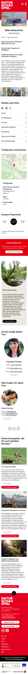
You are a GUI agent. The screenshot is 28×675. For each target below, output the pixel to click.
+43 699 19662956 (10, 411)
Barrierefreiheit (5, 649)
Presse (3, 638)
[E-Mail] (10, 428)
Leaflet (19, 178)
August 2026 (4, 221)
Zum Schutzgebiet (10, 321)
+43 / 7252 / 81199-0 (7, 615)
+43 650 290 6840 (15, 365)
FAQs (3, 641)
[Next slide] (26, 91)
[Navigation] (22, 4)
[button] (14, 114)
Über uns (4, 636)
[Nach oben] (14, 593)
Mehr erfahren (14, 375)
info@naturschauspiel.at (8, 617)
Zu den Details (7, 483)
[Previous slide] (1, 91)
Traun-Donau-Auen (14, 33)
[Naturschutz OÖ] (19, 671)
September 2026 (14, 221)
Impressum (4, 644)
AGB (2, 652)
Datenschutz (5, 646)
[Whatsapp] (18, 428)
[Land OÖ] (14, 665)
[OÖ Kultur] (6, 671)
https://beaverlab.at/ (16, 371)
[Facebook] (14, 428)
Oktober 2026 (23, 221)
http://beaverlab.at (11, 415)
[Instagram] (3, 631)
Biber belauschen (13, 37)
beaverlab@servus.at (16, 368)
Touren (3, 37)
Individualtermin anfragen (14, 252)
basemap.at (24, 178)
